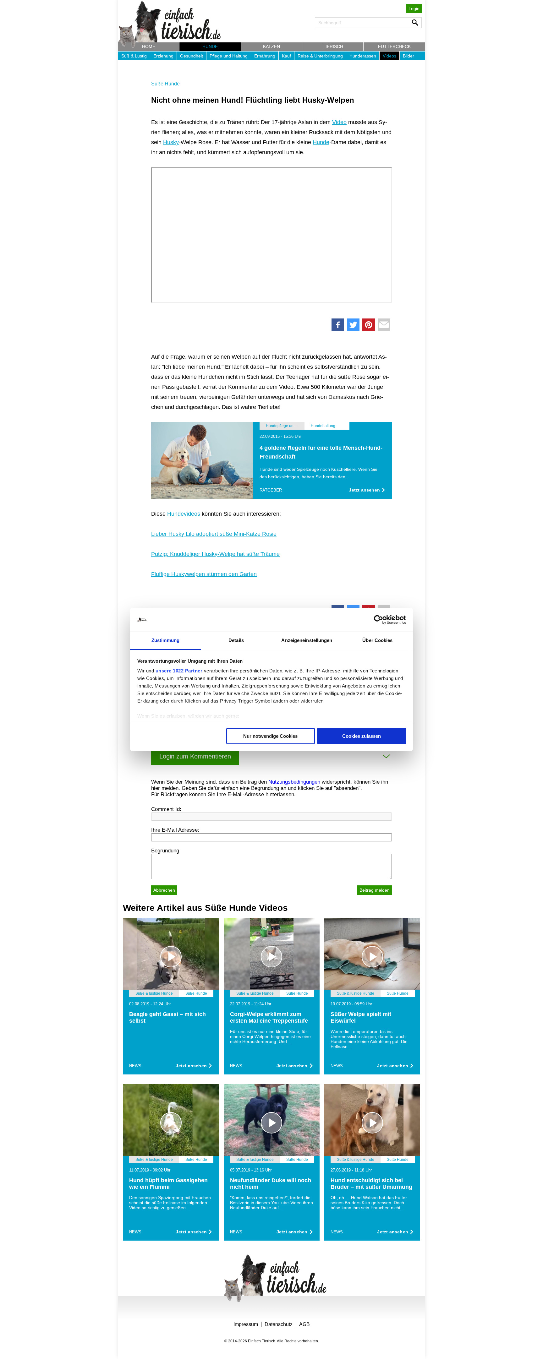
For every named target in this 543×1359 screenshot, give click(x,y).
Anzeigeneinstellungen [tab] (306, 640)
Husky (171, 142)
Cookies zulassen (361, 736)
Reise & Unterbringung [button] (320, 55)
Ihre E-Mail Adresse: (175, 830)
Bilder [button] (408, 55)
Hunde (321, 142)
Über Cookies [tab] (377, 640)
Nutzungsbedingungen (294, 782)
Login (414, 8)
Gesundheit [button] (191, 55)
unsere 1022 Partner (179, 670)
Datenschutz (279, 1324)
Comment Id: (166, 809)
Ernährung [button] (264, 55)
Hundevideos (183, 514)
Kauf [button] (286, 55)
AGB (304, 1324)
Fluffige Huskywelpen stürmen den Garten (204, 574)
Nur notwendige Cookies (270, 736)
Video (339, 122)
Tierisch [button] (333, 46)
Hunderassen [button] (362, 55)
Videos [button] (389, 55)
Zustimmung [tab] (165, 640)
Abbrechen (164, 890)
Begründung (165, 851)
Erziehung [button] (163, 55)
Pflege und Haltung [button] (229, 55)
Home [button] (148, 46)
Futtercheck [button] (394, 46)
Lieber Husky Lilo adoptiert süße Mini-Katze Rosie (214, 534)
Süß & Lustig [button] (134, 55)
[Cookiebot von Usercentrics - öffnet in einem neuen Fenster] (378, 619)
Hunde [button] (210, 46)
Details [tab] (236, 640)
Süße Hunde (165, 83)
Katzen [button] (271, 46)
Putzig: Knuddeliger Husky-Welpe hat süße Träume (215, 554)
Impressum (245, 1324)
